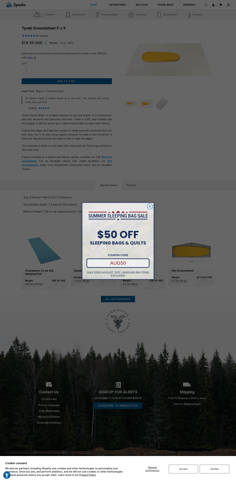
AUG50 (118, 263)
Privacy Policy (87, 475)
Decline (214, 468)
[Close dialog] (150, 206)
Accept (183, 468)
